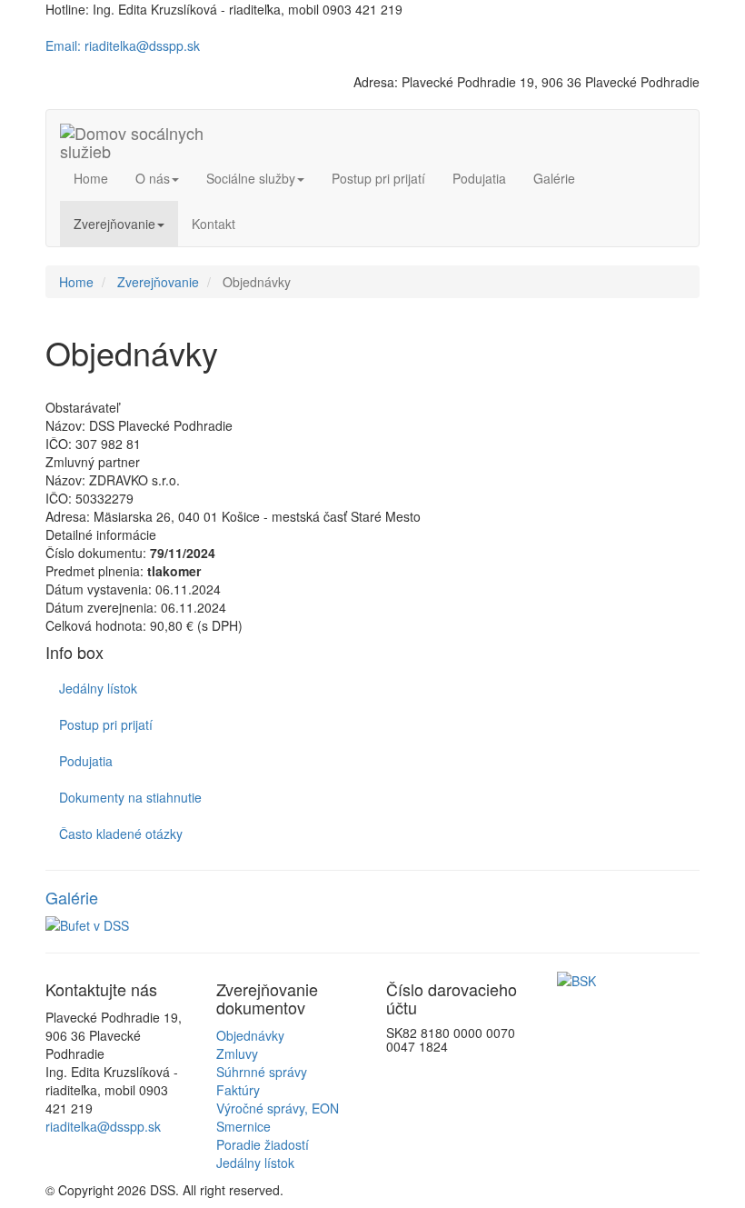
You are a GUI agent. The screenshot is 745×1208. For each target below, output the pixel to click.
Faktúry (238, 1090)
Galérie (554, 178)
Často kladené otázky (121, 833)
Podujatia (479, 178)
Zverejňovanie (114, 224)
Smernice (243, 1126)
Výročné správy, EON (277, 1108)
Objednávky (250, 1035)
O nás (152, 178)
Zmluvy (237, 1053)
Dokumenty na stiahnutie (130, 797)
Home (91, 178)
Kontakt (213, 224)
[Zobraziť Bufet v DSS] (372, 925)
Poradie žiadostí (262, 1144)
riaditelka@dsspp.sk (103, 1126)
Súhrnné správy (261, 1072)
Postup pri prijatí (378, 178)
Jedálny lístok (98, 688)
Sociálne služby (250, 178)
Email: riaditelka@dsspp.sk (122, 45)
